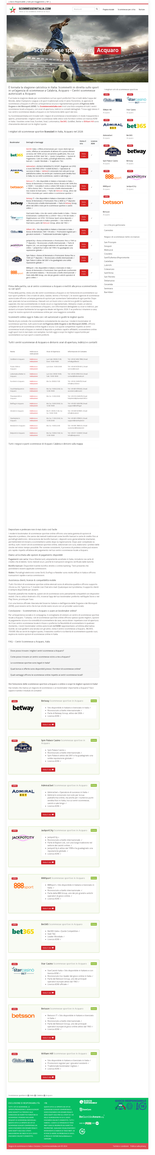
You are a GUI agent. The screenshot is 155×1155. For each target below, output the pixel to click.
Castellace (108, 261)
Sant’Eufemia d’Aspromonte (116, 257)
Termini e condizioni (121, 1146)
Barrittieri (108, 292)
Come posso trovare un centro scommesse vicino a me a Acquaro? (40, 656)
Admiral (45, 171)
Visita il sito (84, 155)
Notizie (142, 9)
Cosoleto (108, 253)
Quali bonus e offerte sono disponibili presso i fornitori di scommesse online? (45, 669)
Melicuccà (108, 250)
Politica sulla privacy (138, 1146)
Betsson (29, 181)
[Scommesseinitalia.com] (30, 9)
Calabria (40, 1095)
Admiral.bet (30, 166)
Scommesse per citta (126, 9)
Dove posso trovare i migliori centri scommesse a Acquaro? (37, 650)
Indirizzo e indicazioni (34, 360)
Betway (29, 198)
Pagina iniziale (108, 9)
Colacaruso (109, 269)
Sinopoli (108, 246)
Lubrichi (108, 265)
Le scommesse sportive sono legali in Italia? (30, 662)
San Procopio (110, 242)
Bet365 (63, 121)
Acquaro (78, 701)
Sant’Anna (108, 273)
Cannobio (108, 230)
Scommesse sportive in (17, 1095)
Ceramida (108, 284)
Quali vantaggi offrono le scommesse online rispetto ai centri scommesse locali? (46, 675)
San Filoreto (109, 276)
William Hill (89, 121)
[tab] (54, 650)
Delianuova (109, 280)
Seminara (108, 288)
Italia (32, 1095)
